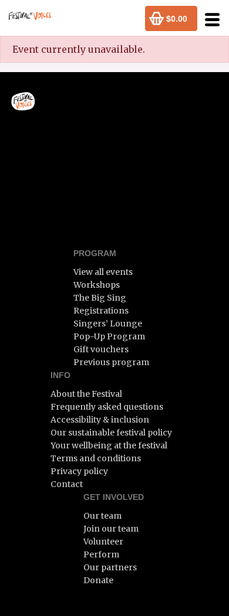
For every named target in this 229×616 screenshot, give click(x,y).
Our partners (110, 567)
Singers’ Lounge (107, 323)
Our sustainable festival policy (111, 432)
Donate (98, 580)
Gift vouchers (101, 349)
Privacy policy (79, 471)
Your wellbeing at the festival (108, 445)
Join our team (111, 528)
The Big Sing (99, 297)
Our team (102, 516)
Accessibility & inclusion (99, 419)
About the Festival (86, 394)
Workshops (96, 285)
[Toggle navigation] (208, 19)
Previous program (111, 362)
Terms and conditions (95, 458)
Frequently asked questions (106, 406)
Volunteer (103, 541)
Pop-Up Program (109, 336)
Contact (66, 484)
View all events (103, 272)
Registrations (101, 310)
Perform (101, 554)
